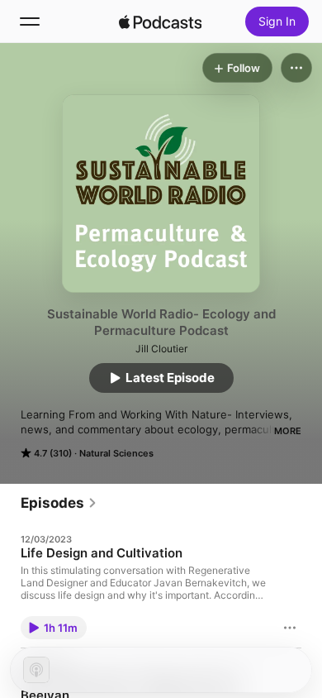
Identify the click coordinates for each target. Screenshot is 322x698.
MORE (287, 431)
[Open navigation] (30, 21)
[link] (59, 503)
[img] (160, 21)
